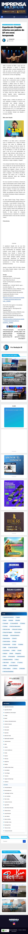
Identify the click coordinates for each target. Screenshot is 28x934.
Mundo (6, 755)
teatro (13, 662)
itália (5, 647)
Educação (6, 729)
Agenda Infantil (8, 709)
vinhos (15, 668)
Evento (15, 638)
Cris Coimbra (7, 796)
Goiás (14, 644)
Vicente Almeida (8, 830)
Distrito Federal (17, 24)
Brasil (5, 620)
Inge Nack (6, 804)
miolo (14, 650)
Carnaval (6, 623)
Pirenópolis (12, 656)
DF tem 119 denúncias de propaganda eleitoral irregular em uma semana (13, 366)
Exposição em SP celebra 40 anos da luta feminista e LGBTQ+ (13, 380)
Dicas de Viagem (8, 632)
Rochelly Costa (7, 822)
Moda (19, 650)
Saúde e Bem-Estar (8, 767)
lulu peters (6, 650)
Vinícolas (22, 668)
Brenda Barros (7, 790)
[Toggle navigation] (14, 17)
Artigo (5, 715)
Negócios (18, 653)
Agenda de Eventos (9, 617)
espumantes (7, 638)
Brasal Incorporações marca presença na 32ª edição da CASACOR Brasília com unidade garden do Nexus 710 (8, 333)
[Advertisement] (14, 233)
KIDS (5, 744)
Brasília (18, 620)
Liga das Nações (13, 647)
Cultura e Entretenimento (8, 24)
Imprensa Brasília (13, 929)
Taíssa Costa (7, 827)
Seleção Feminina (8, 659)
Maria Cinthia (7, 819)
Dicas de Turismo (17, 629)
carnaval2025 (14, 623)
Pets (5, 656)
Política (12, 363)
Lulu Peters (7, 816)
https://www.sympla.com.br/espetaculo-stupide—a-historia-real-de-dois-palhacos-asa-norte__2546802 (13, 299)
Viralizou (6, 781)
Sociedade (6, 770)
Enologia (6, 635)
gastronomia (7, 644)
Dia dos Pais (7, 629)
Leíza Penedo (7, 813)
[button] (26, 16)
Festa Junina (7, 641)
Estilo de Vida (7, 735)
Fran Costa (6, 799)
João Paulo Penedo (8, 807)
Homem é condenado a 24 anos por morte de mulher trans (13, 863)
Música (5, 653)
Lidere (5, 747)
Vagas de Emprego (8, 778)
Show (17, 659)
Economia (13, 391)
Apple (18, 617)
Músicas (6, 758)
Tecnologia (7, 773)
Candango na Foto (8, 793)
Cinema (23, 623)
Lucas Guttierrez (8, 750)
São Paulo (6, 662)
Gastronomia (7, 741)
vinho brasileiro (14, 665)
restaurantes (21, 656)
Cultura (5, 626)
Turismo (20, 662)
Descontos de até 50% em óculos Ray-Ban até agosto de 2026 (13, 877)
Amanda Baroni (8, 787)
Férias (14, 641)
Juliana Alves (7, 810)
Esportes (6, 732)
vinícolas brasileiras (8, 671)
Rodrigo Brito (7, 824)
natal (11, 653)
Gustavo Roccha (8, 801)
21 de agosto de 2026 (9, 865)
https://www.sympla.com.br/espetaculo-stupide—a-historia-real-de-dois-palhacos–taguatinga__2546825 (13, 321)
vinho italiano (7, 668)
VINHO (5, 665)
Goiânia (21, 644)
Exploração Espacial (8, 738)
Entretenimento (15, 635)
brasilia (11, 620)
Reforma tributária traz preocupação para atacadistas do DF (12, 395)
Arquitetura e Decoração (10, 712)
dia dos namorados (15, 626)
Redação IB (11, 39)
